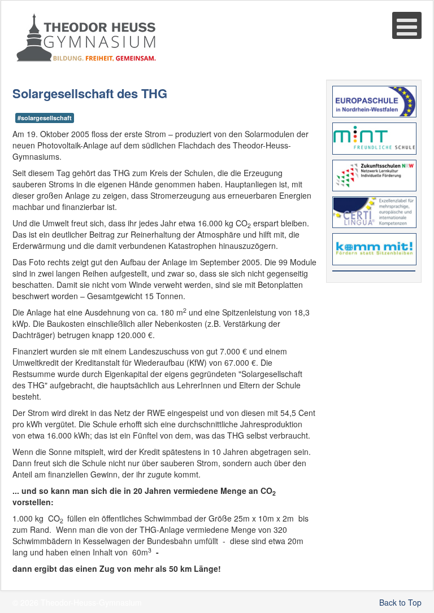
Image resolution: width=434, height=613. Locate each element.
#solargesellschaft (45, 117)
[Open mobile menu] (407, 25)
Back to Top (400, 602)
